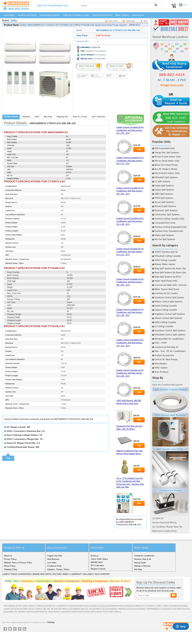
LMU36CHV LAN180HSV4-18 (57, 606)
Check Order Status (99, 559)
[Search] (156, 5)
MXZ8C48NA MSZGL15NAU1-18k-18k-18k (35, 609)
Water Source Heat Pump (166, 289)
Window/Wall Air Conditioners (169, 339)
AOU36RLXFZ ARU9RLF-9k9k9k (19, 612)
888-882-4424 (96, 562)
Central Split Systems (49, 15)
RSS (24, 629)
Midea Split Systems (164, 235)
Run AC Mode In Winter (166, 169)
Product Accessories (164, 355)
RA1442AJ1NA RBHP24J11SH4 (177, 609)
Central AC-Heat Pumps (165, 359)
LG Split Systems (162, 181)
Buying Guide (140, 562)
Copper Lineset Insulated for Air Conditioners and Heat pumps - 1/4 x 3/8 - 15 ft (130, 130)
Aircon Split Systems (164, 202)
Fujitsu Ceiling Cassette (165, 310)
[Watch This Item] (89, 71)
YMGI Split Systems (163, 198)
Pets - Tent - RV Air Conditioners (170, 351)
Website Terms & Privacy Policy (18, 562)
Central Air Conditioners (144, 556)
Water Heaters (122, 15)
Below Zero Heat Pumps (166, 165)
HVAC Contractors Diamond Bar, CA (26, 431)
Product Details (11, 116)
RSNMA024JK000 (178, 606)
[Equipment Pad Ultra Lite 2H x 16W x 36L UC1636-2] (124, 440)
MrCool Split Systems (164, 239)
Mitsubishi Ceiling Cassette (167, 256)
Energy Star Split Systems (166, 153)
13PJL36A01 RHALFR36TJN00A (105, 612)
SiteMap (50, 622)
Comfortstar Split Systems (167, 214)
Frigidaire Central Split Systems (169, 314)
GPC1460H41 (10, 606)
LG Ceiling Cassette (163, 326)
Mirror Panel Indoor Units (167, 161)
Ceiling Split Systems (102, 15)
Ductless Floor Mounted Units (168, 231)
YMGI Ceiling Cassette (165, 260)
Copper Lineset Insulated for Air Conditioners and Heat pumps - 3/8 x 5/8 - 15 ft (130, 191)
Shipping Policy (10, 569)
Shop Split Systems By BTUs (167, 277)
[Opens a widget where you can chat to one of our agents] (180, 626)
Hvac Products (161, 372)
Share (145, 21)
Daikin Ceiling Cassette (165, 306)
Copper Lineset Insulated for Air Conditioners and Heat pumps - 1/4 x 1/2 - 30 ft (130, 343)
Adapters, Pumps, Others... (59, 569)
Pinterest (19, 629)
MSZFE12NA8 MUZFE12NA (76, 612)
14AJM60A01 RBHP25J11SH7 (119, 609)
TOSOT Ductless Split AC (166, 252)
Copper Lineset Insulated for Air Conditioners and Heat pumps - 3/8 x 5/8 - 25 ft (130, 282)
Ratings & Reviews (142, 566)
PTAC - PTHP (160, 343)
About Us (8, 556)
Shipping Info (62, 116)
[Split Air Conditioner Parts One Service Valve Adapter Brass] (124, 467)
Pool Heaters (160, 364)
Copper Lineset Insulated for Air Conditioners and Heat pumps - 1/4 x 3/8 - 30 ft (130, 312)
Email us (94, 556)
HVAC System (160, 368)
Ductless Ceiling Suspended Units (170, 227)
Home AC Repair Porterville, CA (23, 443)
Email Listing (130, 21)
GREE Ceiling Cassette (165, 322)
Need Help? (9, 15)
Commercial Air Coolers (166, 293)
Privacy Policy (10, 559)
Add (139, 149)
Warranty (48, 116)
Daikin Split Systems (164, 186)
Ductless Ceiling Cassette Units (169, 219)
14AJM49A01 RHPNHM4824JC (148, 609)
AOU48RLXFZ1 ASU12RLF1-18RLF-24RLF (150, 606)
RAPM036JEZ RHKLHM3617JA (49, 612)
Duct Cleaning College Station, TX (24, 435)
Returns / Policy (80, 116)
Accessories (138, 15)
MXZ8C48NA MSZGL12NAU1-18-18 (87, 606)
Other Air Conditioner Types (76, 15)
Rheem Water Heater (164, 264)
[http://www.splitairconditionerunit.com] (170, 451)
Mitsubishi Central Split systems (169, 335)
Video (36, 116)
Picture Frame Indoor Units (167, 157)
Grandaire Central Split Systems (169, 331)
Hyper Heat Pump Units (165, 281)
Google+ (15, 629)
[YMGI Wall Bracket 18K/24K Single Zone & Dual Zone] (124, 416)
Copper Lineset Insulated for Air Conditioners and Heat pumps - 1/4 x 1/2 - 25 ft (130, 252)
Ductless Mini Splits (27, 15)
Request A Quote (98, 569)
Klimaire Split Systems (165, 206)
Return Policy (10, 566)
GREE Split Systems (163, 194)
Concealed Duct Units (164, 223)
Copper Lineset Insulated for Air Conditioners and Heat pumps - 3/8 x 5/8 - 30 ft (130, 373)
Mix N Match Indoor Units (167, 173)
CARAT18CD (9, 609)
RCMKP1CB (99, 609)
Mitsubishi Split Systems (166, 177)
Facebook (5, 629)
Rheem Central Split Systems (168, 302)
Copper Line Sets (54, 556)
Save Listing (113, 21)
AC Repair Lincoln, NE (18, 427)
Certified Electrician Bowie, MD (23, 447)
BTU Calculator (97, 565)
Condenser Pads (54, 566)
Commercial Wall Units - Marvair (170, 285)
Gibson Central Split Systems (168, 318)
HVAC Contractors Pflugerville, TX (25, 439)
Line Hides (51, 562)
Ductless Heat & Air (142, 559)
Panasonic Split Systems (165, 210)
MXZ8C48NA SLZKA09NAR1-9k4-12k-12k (73, 609)
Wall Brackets (53, 559)
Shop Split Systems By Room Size (170, 268)
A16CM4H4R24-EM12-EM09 (117, 606)
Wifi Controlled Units (164, 148)
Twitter (10, 629)
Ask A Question (98, 116)
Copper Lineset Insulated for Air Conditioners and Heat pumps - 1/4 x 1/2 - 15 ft (130, 160)
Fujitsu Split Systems (164, 190)
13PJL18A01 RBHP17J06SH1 (30, 606)
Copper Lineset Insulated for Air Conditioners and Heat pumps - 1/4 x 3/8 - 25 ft (130, 221)
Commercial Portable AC (166, 347)
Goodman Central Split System (169, 297)
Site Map (138, 569)
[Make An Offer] (119, 71)
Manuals (26, 116)
